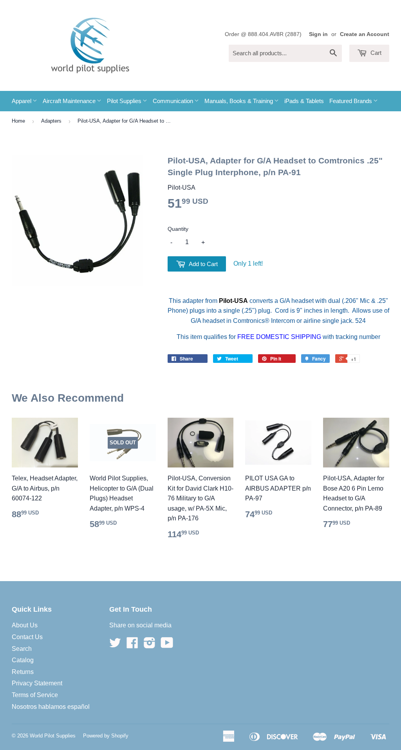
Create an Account (364, 34)
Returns (23, 671)
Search (22, 648)
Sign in (318, 34)
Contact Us (27, 637)
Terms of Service (35, 695)
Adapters (51, 121)
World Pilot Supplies (53, 736)
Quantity (178, 229)
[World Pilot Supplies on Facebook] (132, 645)
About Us (25, 625)
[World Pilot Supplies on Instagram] (149, 645)
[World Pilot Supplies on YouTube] (167, 645)
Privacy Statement (37, 683)
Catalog (23, 660)
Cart (375, 52)
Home (18, 121)
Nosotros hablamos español (51, 706)
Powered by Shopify (105, 736)
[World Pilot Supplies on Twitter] (115, 645)
